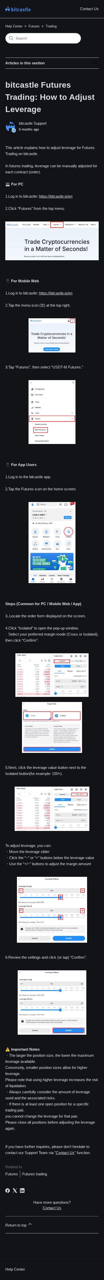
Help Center (13, 26)
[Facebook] (7, 1190)
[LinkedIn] (22, 1190)
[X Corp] (15, 1190)
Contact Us (89, 9)
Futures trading (34, 1174)
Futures (34, 26)
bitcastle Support (32, 123)
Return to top (16, 1225)
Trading (51, 26)
